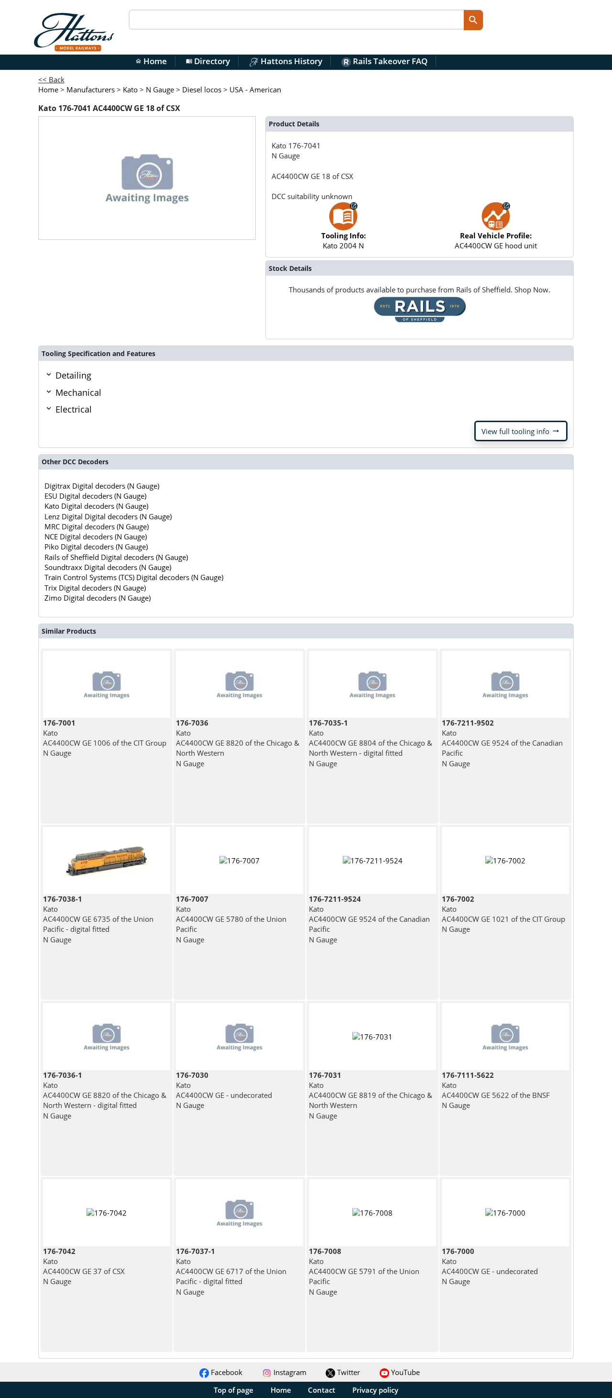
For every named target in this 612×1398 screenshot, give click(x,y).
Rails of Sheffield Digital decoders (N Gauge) (116, 557)
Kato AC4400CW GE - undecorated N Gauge (224, 1090)
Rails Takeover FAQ (389, 61)
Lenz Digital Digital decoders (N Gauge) (108, 516)
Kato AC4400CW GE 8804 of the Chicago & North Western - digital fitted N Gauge (370, 743)
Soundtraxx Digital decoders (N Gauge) (107, 567)
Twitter (347, 1372)
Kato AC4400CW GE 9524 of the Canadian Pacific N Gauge (502, 743)
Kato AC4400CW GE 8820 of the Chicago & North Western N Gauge (237, 743)
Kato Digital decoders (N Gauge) (96, 506)
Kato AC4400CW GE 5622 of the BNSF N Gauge (496, 1090)
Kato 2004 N (343, 240)
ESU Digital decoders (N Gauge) (95, 496)
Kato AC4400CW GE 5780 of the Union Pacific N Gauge (231, 919)
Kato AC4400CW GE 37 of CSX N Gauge (84, 1266)
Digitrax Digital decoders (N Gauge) (101, 486)
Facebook (225, 1372)
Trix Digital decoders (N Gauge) (95, 588)
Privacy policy (375, 1390)
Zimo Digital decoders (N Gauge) (97, 598)
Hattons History (290, 61)
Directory (208, 61)
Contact (321, 1390)
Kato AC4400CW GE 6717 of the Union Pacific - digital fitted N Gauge (231, 1271)
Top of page (233, 1390)
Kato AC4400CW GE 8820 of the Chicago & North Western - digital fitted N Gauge (104, 1095)
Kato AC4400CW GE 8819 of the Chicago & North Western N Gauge (370, 1095)
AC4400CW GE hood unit (496, 240)
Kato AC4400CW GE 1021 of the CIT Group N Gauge (503, 914)
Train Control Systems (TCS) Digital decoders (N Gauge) (133, 577)
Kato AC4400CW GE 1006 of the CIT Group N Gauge (104, 738)
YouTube (404, 1372)
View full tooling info (520, 431)
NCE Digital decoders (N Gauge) (95, 536)
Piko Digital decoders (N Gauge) (96, 546)
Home (151, 61)
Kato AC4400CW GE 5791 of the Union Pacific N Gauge (364, 1271)
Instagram (289, 1372)
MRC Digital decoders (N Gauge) (96, 526)
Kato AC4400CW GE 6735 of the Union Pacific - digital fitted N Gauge (98, 919)
